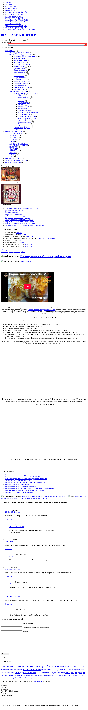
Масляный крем (24, 114)
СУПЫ (12, 155)
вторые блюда (46, 666)
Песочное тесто (19, 72)
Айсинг (21, 95)
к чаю (17, 672)
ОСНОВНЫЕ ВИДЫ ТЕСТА (20, 55)
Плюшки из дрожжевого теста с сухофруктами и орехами (26, 479)
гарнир (67, 666)
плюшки (44, 498)
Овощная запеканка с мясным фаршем (19, 220)
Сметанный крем (24, 122)
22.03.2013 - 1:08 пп (12, 597)
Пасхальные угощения (22, 128)
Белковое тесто (19, 58)
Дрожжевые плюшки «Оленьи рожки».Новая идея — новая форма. (29, 488)
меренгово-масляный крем (28, 118)
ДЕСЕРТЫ (13, 137)
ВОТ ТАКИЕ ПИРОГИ (19, 35)
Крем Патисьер (23, 106)
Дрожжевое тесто (20, 66)
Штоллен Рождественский (15, 210)
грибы (84, 666)
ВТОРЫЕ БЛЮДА (16, 133)
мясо (67, 672)
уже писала (72, 308)
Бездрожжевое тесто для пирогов (26, 56)
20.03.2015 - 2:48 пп (16, 527)
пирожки (28, 675)
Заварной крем (23, 103)
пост (45, 675)
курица (84, 669)
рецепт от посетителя (57, 675)
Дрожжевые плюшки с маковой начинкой (20, 486)
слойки (7, 678)
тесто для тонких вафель (23, 81)
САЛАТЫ (13, 149)
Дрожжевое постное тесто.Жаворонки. (19, 492)
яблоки (26, 678)
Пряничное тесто (20, 74)
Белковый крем (23, 99)
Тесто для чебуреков (21, 83)
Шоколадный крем (25, 126)
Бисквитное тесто (20, 60)
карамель (21, 105)
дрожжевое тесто (7, 498)
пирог (22, 675)
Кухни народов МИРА (13, 158)
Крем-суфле (22, 108)
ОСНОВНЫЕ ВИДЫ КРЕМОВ (25, 93)
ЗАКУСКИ (13, 139)
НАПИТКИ (13, 147)
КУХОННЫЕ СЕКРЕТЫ (18, 145)
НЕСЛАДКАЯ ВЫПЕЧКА (19, 53)
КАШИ (12, 141)
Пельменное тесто (20, 70)
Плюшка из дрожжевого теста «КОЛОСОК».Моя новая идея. (27, 477)
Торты (16, 130)
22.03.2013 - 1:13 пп (16, 611)
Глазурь (21, 101)
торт (22, 678)
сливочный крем (24, 120)
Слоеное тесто (19, 76)
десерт (3, 670)
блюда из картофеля (17, 666)
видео (77, 496)
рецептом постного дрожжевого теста (41, 310)
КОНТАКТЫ (29, 244)
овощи (16, 675)
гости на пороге (75, 666)
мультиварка (60, 672)
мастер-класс (29, 672)
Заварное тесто (19, 68)
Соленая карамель (11, 212)
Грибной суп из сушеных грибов (13, 252)
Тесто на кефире (20, 85)
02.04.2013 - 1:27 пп (16, 556)
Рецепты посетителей (13, 162)
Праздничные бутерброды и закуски (15, 250)
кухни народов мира (7, 672)
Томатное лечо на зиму (13, 214)
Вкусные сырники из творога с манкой (19, 222)
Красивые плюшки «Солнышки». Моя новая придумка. (25, 482)
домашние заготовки (13, 670)
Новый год (5, 666)
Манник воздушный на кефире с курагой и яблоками (24, 225)
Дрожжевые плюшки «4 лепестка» (17, 484)
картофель (64, 669)
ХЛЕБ (11, 157)
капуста (57, 670)
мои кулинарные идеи (22, 498)
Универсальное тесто (21, 87)
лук (21, 672)
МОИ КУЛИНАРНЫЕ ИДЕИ (16, 160)
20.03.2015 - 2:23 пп (12, 512)
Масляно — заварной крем (28, 112)
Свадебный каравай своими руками (18, 481)
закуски (43, 670)
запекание (51, 669)
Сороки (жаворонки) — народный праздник (45, 256)
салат (76, 675)
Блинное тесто (19, 62)
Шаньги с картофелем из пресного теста (20, 223)
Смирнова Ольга (26, 261)
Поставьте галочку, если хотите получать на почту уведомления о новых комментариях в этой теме (39, 658)
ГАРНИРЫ (13, 135)
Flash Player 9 (37, 682)
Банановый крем (24, 97)
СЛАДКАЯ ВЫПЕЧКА (18, 91)
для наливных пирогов (22, 64)
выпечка (83, 496)
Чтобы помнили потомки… (48, 238)
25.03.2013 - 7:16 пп (16, 584)
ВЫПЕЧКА (9, 51)
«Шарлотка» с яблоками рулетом (17, 216)
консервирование (74, 670)
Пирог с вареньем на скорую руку (17, 218)
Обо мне (19, 233)
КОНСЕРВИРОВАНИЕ (18, 143)
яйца (30, 678)
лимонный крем (24, 110)
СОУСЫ (12, 153)
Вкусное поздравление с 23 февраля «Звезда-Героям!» (25, 490)
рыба (72, 675)
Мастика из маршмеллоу (27, 116)
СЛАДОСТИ (14, 151)
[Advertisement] (44, 266)
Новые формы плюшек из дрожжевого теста (21, 475)
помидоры (41, 675)
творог (18, 678)
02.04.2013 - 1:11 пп (12, 541)
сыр (12, 678)
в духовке (29, 666)
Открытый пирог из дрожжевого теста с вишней (23, 208)
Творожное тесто (20, 78)
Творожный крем (24, 124)
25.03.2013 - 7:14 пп (12, 569)
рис (69, 675)
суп (10, 678)
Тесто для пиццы (20, 80)
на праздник (35, 498)
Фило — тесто (19, 89)
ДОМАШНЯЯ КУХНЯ (13, 132)
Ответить (8, 519)
